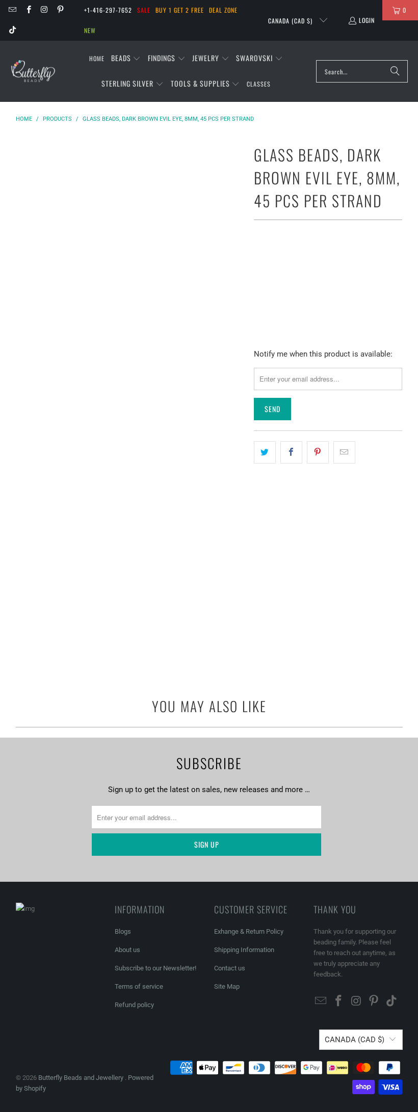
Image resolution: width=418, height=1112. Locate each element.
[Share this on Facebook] (291, 452)
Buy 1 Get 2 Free (179, 10)
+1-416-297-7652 (108, 10)
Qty (259, 260)
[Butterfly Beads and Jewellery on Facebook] (27, 10)
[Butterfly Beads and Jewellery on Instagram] (44, 10)
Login (367, 20)
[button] (126, 58)
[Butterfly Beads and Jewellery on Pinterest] (60, 10)
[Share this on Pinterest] (318, 452)
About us (127, 950)
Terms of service (139, 986)
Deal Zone (223, 10)
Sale (143, 10)
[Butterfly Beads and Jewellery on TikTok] (12, 30)
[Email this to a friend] (344, 452)
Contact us (229, 968)
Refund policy (134, 1005)
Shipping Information (244, 950)
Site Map (227, 986)
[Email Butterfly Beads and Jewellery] (12, 10)
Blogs (123, 931)
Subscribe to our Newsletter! (155, 968)
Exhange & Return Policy (248, 931)
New (90, 30)
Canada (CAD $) (291, 20)
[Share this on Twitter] (265, 452)
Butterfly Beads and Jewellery (81, 1077)
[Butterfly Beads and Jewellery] (33, 71)
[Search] (395, 71)
